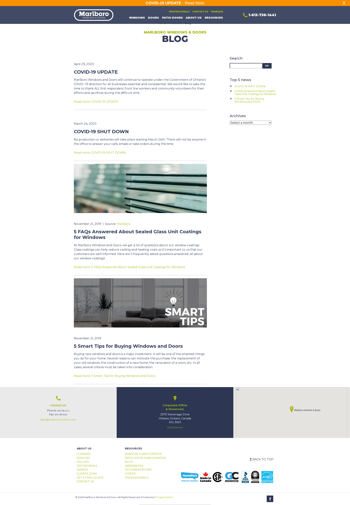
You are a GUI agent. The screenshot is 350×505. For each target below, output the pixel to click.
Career (82, 469)
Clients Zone (87, 473)
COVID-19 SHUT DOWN (250, 86)
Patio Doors (172, 17)
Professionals (179, 11)
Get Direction (175, 427)
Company (84, 454)
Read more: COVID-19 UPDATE (96, 101)
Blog (129, 461)
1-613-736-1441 (261, 15)
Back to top (262, 459)
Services (83, 458)
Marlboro (123, 224)
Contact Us (200, 11)
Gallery (83, 461)
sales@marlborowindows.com (58, 419)
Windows (137, 17)
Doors (153, 17)
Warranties (134, 465)
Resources (214, 17)
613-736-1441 (63, 411)
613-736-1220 (61, 414)
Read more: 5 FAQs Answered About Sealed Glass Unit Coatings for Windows (129, 267)
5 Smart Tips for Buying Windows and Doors (249, 100)
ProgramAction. (164, 497)
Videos (130, 473)
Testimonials (87, 465)
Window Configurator (143, 454)
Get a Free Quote (90, 477)
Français (217, 11)
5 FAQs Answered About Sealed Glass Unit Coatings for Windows (255, 92)
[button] (291, 409)
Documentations (138, 469)
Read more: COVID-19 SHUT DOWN (100, 152)
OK (267, 65)
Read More (194, 3)
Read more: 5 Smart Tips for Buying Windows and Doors (114, 376)
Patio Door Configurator (145, 458)
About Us (194, 17)
